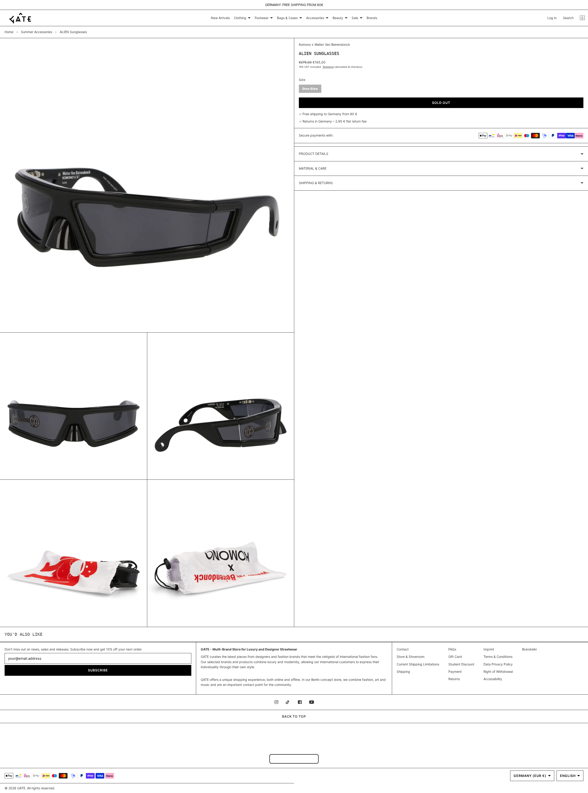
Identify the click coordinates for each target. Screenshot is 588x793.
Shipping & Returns (316, 183)
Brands (372, 18)
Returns (454, 679)
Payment (455, 671)
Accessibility (492, 679)
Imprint (488, 649)
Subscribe (98, 670)
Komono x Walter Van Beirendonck (324, 44)
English (568, 776)
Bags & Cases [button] (287, 18)
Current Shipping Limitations (418, 664)
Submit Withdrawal (294, 759)
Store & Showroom (410, 657)
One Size (311, 89)
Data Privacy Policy (498, 664)
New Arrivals (220, 18)
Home (9, 32)
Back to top (294, 716)
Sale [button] (355, 18)
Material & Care (312, 168)
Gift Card (455, 657)
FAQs (452, 649)
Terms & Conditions (497, 657)
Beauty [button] (338, 18)
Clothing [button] (240, 18)
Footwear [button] (262, 18)
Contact (403, 649)
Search (568, 18)
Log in (552, 18)
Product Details (313, 154)
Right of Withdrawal (498, 671)
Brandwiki (529, 649)
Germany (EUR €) (530, 776)
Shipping (328, 66)
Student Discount (461, 664)
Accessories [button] (315, 18)
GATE (21, 788)
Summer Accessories (36, 32)
